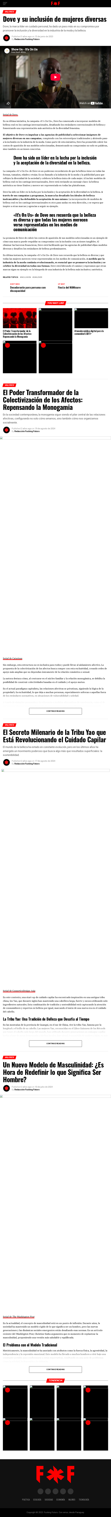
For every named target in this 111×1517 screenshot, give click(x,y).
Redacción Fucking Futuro (27, 39)
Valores (71, 1499)
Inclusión (26, 277)
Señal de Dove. (10, 114)
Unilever (38, 277)
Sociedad (49, 1499)
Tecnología (84, 1499)
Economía (60, 1499)
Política (26, 1499)
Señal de (18, 1316)
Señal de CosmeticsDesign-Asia (19, 990)
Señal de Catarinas (12, 658)
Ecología (37, 1499)
